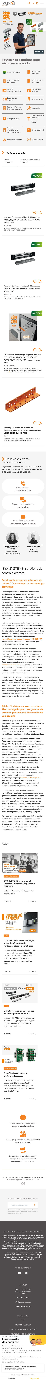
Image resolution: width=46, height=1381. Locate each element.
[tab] (9, 161)
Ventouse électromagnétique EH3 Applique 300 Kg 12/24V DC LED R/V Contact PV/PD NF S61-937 (22, 220)
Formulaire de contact (23, 1307)
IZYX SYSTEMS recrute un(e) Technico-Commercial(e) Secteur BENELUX (19, 884)
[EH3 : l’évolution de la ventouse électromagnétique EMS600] (20, 993)
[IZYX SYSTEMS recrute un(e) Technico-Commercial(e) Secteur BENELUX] (20, 863)
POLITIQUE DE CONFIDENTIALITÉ (23, 1334)
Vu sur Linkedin (8, 161)
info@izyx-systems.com (23, 1302)
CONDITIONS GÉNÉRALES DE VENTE (23, 1329)
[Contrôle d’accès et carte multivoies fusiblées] (20, 1055)
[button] (33, 3)
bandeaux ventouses (10, 665)
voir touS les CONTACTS (14, 462)
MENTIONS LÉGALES (23, 1325)
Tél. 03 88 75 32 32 (23, 1298)
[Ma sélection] (37, 3)
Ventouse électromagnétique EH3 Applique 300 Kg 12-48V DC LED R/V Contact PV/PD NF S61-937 (22, 289)
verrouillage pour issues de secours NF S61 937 (22, 639)
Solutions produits (10, 1068)
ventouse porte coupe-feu (30, 778)
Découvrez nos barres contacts (30, 161)
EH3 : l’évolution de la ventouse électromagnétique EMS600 (19, 1012)
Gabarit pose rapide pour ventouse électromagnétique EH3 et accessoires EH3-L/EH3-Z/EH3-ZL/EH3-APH (22, 430)
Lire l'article (32, 901)
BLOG (23, 1320)
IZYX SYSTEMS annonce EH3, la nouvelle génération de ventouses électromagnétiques (19, 943)
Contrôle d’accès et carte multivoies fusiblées (15, 1074)
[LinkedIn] (26, 1273)
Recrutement (14, 876)
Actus (6, 876)
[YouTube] (20, 1273)
